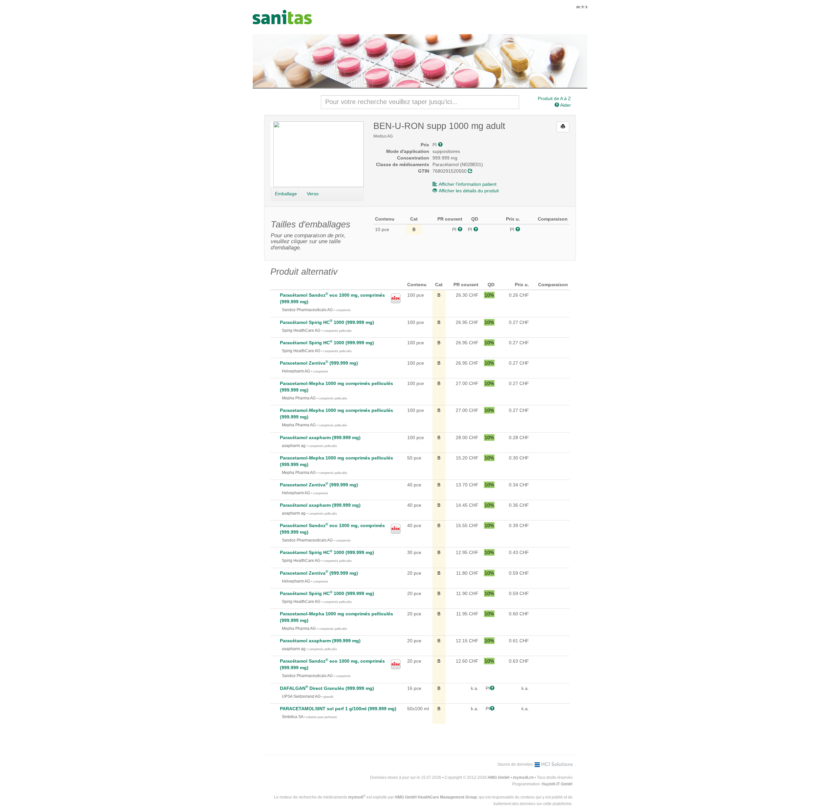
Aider (565, 105)
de (578, 7)
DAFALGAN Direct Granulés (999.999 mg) (327, 688)
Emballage (286, 193)
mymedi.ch (523, 777)
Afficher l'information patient (467, 184)
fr (583, 7)
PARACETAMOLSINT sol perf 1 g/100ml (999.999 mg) (338, 708)
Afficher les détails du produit (469, 190)
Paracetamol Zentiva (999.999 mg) (319, 363)
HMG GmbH (499, 777)
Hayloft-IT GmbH (557, 784)
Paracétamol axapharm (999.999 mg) (320, 437)
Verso (313, 193)
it (586, 7)
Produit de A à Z (554, 98)
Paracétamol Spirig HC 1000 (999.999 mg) (327, 322)
